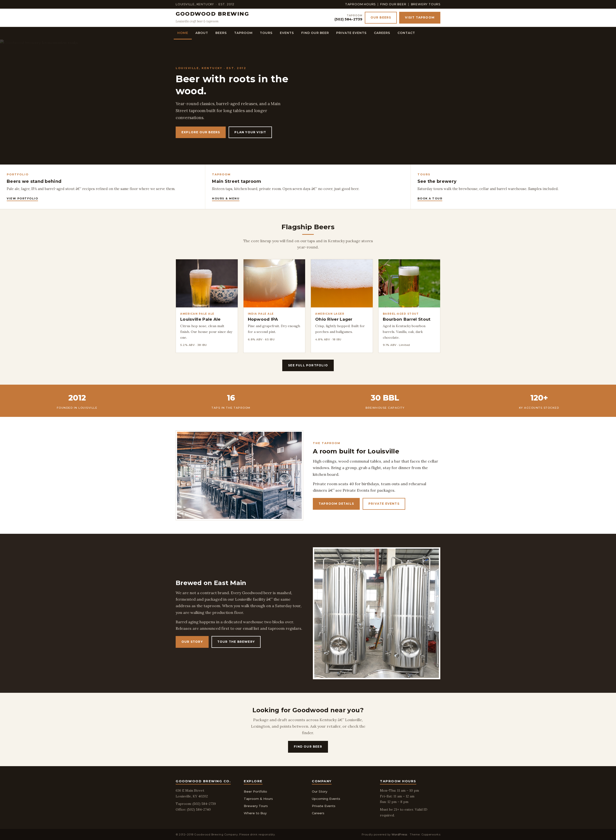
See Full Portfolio (308, 365)
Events (287, 33)
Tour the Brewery (236, 641)
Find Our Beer (393, 4)
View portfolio (22, 198)
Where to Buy (255, 813)
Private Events (351, 33)
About (201, 33)
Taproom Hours (360, 4)
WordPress (399, 834)
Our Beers (381, 17)
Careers (382, 33)
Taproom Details (336, 503)
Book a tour (430, 198)
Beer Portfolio (255, 791)
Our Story (192, 641)
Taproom (243, 33)
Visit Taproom (420, 17)
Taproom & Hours (258, 799)
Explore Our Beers (200, 132)
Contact (406, 33)
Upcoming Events (326, 799)
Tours (266, 33)
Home (182, 33)
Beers (221, 33)
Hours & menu (225, 198)
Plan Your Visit (250, 132)
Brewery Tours (425, 4)
